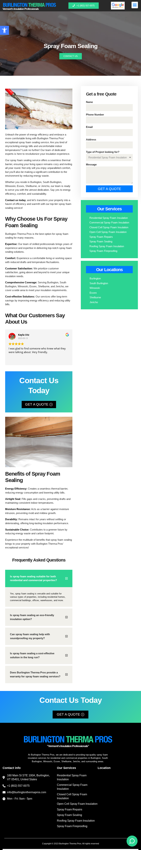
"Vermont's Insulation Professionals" (68, 746)
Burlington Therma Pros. (70, 843)
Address (91, 139)
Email (89, 126)
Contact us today (15, 200)
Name (89, 102)
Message (91, 164)
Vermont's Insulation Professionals (21, 8)
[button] (4, 30)
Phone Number (95, 114)
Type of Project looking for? (102, 151)
